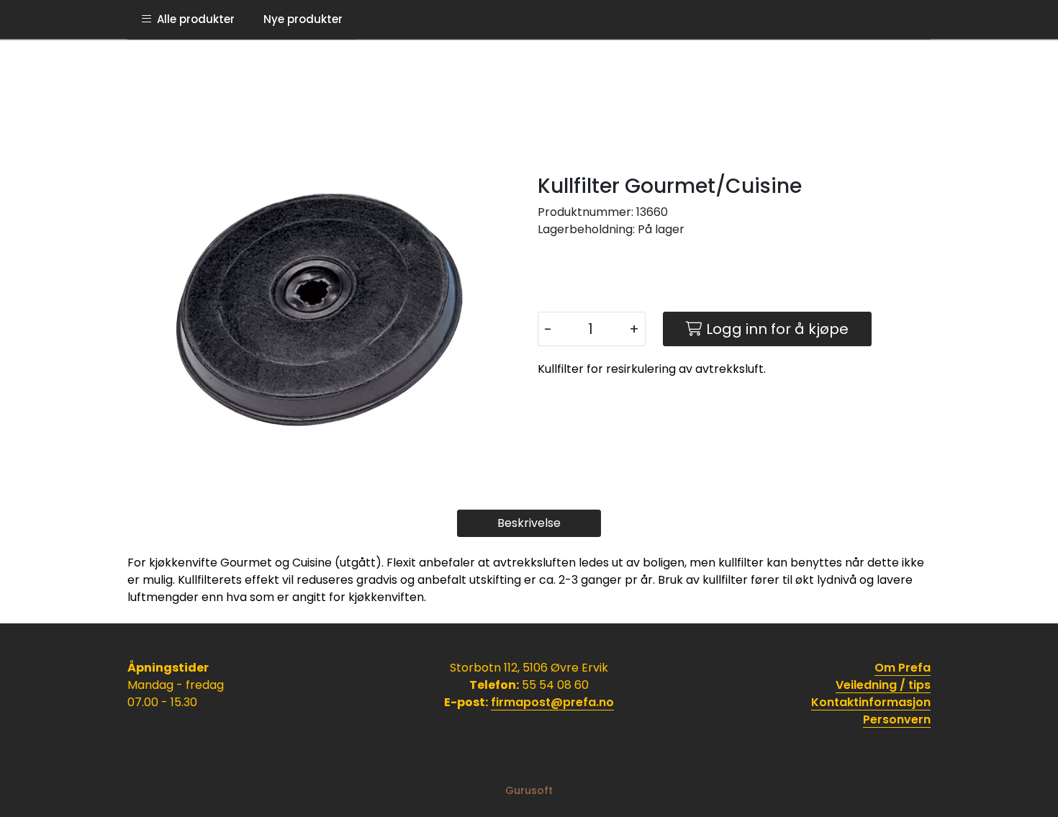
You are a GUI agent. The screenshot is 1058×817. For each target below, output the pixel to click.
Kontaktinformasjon (871, 702)
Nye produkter (303, 19)
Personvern (897, 719)
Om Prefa (902, 667)
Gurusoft (529, 790)
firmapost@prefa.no (552, 702)
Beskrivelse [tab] (529, 523)
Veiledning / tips (883, 685)
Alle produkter (193, 19)
